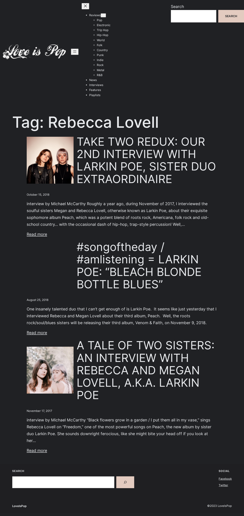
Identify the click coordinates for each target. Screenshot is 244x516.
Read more (37, 234)
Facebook (225, 479)
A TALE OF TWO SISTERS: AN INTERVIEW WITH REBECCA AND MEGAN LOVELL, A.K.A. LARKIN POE (145, 370)
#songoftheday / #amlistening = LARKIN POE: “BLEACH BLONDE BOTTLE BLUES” (139, 265)
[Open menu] (75, 52)
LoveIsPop (19, 506)
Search (177, 6)
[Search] (125, 482)
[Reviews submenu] (103, 15)
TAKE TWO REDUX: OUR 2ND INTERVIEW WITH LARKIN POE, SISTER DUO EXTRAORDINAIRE (146, 160)
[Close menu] (85, 6)
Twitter (223, 485)
